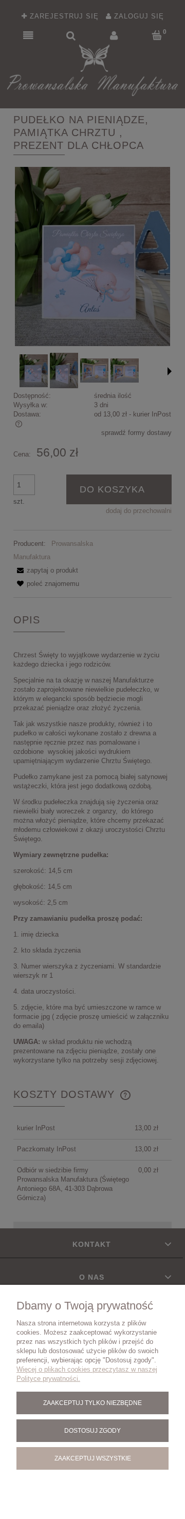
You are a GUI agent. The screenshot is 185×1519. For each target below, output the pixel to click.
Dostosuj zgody (92, 1430)
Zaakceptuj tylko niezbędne (92, 1402)
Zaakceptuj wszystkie (92, 1458)
